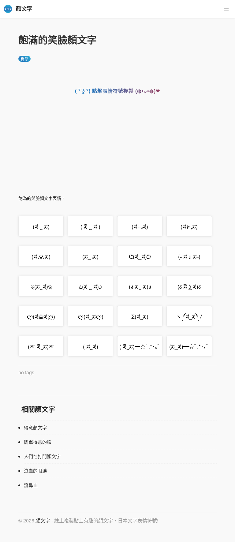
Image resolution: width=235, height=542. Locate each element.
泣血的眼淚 (35, 470)
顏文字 (42, 520)
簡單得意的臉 (37, 442)
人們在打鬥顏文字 (42, 456)
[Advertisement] (117, 149)
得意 (24, 58)
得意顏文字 (35, 427)
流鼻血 (31, 485)
